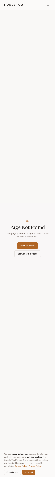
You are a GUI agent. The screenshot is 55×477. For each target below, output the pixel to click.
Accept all (28, 472)
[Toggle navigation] (48, 4)
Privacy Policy (35, 466)
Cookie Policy (21, 466)
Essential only (12, 472)
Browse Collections (27, 253)
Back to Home (27, 245)
